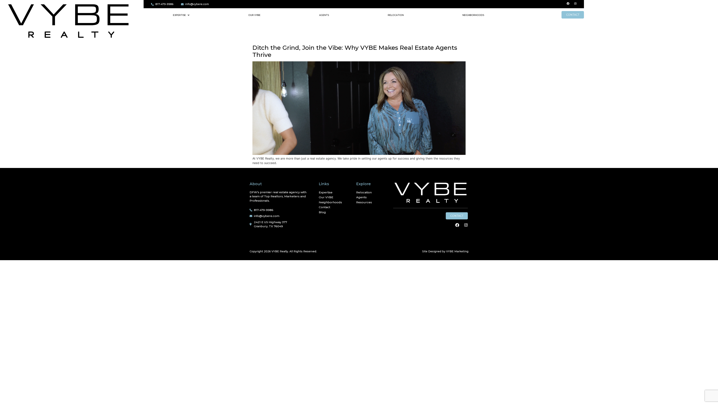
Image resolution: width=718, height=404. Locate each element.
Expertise (179, 15)
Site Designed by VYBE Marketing (445, 251)
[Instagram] (575, 3)
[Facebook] (568, 3)
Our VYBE (254, 15)
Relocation (396, 15)
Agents (324, 15)
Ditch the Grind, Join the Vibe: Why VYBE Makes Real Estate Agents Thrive (354, 51)
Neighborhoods (473, 15)
